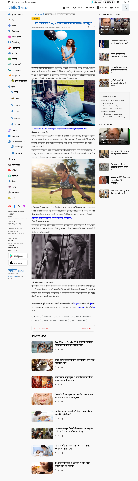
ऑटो (14, 187)
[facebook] (121, 2)
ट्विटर (91, 303)
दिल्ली (16, 92)
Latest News (105, 125)
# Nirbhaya (122, 117)
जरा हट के (18, 153)
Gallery (79, 7)
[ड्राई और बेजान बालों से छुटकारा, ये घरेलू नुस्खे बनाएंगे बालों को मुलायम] (42, 473)
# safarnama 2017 (107, 103)
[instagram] (128, 2)
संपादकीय (15, 192)
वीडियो (14, 170)
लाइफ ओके (17, 70)
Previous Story (41, 328)
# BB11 (110, 108)
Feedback (11, 240)
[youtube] (117, 2)
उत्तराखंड (17, 124)
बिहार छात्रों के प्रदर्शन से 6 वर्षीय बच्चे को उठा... (114, 31)
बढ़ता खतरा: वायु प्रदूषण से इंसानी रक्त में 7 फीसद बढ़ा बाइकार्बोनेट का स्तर (74, 379)
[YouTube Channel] (10, 206)
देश (13, 20)
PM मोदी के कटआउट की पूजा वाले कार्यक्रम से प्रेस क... (119, 70)
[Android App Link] (96, 3)
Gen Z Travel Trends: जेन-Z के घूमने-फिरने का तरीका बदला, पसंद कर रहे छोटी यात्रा (74, 343)
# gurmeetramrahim (108, 111)
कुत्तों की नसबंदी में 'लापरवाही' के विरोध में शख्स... (118, 83)
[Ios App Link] (109, 3)
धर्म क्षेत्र (14, 75)
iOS (93, 307)
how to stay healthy (84, 316)
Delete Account (14, 250)
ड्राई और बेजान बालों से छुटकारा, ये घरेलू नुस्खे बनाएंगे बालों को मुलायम (72, 464)
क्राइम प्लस (16, 48)
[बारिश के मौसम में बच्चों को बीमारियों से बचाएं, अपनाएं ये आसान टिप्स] (42, 456)
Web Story (103, 7)
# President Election (108, 117)
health (36, 316)
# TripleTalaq (106, 114)
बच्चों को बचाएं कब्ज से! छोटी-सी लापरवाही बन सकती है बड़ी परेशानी (73, 413)
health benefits (78, 320)
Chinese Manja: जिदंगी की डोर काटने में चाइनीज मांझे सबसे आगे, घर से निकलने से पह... (74, 430)
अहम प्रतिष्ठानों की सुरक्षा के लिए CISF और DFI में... (120, 192)
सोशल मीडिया (17, 142)
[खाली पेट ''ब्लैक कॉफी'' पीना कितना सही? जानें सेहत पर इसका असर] (42, 370)
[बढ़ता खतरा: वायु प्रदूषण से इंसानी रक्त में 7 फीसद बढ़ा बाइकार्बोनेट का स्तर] (42, 387)
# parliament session (118, 100)
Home (68, 7)
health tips (48, 316)
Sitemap (11, 245)
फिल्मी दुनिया (16, 37)
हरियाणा (17, 105)
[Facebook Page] (15, 206)
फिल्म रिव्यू (15, 42)
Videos (91, 7)
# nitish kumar (117, 114)
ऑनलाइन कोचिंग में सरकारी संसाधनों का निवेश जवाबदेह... (120, 180)
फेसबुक (76, 303)
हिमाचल (16, 111)
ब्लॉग (14, 198)
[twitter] (125, 2)
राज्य (13, 87)
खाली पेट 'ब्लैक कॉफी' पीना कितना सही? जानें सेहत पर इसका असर (74, 361)
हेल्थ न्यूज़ (15, 136)
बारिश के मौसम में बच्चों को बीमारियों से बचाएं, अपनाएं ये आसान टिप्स (72, 447)
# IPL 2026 (105, 100)
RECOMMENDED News (110, 14)
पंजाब (17, 98)
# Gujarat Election (107, 106)
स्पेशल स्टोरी (17, 64)
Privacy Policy (13, 248)
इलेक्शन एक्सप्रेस (17, 14)
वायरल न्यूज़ (19, 146)
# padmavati (120, 106)
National (104, 136)
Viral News (105, 26)
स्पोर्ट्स (14, 53)
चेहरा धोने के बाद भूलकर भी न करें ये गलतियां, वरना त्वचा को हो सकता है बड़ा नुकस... (74, 396)
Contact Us (12, 238)
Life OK (40, 14)
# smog (104, 108)
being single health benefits (55, 320)
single (36, 320)
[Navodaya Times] (18, 7)
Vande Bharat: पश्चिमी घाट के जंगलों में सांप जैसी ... (120, 42)
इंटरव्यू (15, 130)
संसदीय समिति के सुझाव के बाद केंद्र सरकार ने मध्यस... (120, 152)
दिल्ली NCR (15, 31)
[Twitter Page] (19, 206)
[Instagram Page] (24, 206)
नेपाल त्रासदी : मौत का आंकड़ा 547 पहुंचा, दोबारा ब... (119, 167)
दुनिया (14, 26)
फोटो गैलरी (16, 165)
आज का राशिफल (21, 81)
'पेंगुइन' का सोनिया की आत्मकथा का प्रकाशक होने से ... (112, 141)
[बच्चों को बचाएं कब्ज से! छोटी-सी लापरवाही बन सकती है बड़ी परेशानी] (42, 421)
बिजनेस (14, 59)
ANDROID (80, 307)
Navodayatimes (13, 276)
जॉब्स (13, 159)
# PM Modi (118, 108)
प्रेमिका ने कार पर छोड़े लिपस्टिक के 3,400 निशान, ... (120, 57)
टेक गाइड (15, 181)
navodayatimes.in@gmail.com (17, 219)
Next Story (86, 328)
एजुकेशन (15, 176)
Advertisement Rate (15, 243)
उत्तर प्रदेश (17, 118)
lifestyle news (64, 316)
